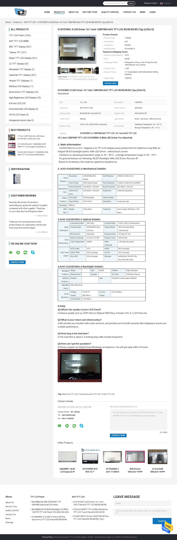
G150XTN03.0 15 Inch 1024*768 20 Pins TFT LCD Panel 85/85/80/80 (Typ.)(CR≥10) (91, 518)
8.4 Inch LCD (15, 103)
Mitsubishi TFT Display (20, 69)
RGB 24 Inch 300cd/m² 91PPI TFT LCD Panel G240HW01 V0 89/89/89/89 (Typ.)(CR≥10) (135, 470)
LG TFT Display (16, 63)
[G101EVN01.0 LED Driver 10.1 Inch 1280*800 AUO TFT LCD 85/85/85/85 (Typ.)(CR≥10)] (77, 50)
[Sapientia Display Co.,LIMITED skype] (34, 252)
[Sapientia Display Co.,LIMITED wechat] (27, 252)
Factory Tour (90, 12)
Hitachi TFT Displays (19, 80)
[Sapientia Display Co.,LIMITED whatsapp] (19, 252)
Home (47, 12)
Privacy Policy (47, 537)
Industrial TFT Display (19, 75)
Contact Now (110, 83)
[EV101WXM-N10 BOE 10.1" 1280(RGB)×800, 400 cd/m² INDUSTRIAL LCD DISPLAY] (90, 456)
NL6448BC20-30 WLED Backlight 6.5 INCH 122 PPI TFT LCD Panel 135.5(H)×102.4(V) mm (50, 511)
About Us (73, 12)
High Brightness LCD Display (22, 97)
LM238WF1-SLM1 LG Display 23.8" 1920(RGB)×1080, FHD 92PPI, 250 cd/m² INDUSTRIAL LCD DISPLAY (67, 470)
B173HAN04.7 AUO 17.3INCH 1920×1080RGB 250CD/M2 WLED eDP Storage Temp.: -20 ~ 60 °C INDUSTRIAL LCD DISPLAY (112, 470)
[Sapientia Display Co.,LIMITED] (21, 12)
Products (59, 12)
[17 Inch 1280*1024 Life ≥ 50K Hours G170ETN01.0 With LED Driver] (11, 137)
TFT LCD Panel (16, 35)
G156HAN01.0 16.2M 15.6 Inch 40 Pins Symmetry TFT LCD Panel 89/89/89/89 (49, 518)
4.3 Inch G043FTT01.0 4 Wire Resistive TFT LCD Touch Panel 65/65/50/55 (90, 510)
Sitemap (9, 522)
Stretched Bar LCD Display (22, 109)
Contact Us (129, 12)
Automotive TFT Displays (21, 92)
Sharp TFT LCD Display (20, 58)
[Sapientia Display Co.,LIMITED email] (12, 252)
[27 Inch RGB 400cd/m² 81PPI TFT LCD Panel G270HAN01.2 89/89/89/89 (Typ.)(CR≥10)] (157, 456)
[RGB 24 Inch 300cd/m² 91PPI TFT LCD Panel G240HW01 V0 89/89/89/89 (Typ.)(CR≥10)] (135, 456)
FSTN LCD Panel (17, 114)
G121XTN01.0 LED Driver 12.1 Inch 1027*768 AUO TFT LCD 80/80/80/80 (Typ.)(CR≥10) (89, 504)
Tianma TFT (15, 52)
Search (131, 3)
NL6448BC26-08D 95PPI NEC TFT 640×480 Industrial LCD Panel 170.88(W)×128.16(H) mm (46, 504)
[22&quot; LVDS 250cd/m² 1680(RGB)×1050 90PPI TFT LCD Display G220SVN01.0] (11, 145)
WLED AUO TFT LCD (70, 394)
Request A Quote (150, 3)
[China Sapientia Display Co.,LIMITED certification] (17, 179)
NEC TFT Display (17, 46)
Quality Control (110, 12)
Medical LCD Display (19, 86)
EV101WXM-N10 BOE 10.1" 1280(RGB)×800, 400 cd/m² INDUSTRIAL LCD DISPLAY (90, 470)
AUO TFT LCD (30, 22)
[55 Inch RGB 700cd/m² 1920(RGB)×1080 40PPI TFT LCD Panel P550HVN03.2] (11, 153)
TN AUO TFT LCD (107, 394)
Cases (152, 12)
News (142, 12)
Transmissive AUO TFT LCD (89, 394)
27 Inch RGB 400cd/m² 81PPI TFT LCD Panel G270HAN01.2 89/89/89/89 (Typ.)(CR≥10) (157, 470)
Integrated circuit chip (20, 120)
